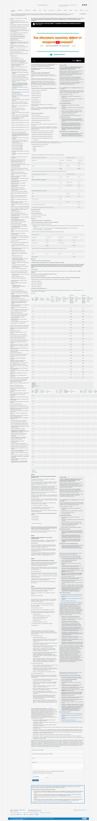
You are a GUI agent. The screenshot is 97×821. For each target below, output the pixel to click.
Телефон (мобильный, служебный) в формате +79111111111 (42, 753)
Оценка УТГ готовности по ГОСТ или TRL (18, 159)
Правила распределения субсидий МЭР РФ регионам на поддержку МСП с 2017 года (18, 438)
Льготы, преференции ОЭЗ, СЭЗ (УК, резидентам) (18, 32)
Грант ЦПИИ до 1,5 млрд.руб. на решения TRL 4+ (59, 13)
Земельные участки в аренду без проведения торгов (19, 354)
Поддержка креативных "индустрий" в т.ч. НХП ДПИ (19, 344)
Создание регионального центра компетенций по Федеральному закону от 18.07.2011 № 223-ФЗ (19, 461)
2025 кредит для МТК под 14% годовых (18, 172)
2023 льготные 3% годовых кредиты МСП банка (19, 168)
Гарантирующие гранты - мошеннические (18, 323)
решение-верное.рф (23, 818)
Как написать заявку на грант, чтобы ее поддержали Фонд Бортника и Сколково (20, 305)
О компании (13, 10)
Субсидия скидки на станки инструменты (17, 45)
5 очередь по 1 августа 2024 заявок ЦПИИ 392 (19, 191)
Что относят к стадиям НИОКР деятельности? (19, 239)
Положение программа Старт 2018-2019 (18, 264)
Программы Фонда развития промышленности (19, 443)
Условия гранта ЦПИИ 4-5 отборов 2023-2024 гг (20, 77)
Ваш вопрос (34, 762)
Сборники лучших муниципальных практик (17, 337)
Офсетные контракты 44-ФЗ (15, 330)
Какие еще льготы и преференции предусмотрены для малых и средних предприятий (19, 451)
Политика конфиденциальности (15, 812)
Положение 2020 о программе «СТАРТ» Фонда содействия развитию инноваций (20, 259)
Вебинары (34, 10)
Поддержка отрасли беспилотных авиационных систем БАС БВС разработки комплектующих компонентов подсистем (19, 43)
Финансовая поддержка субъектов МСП (18, 428)
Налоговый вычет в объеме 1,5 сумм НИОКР (18, 224)
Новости (75, 10)
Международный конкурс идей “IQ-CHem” (18, 298)
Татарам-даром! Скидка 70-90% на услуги (17, 20)
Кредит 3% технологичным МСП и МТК (17, 386)
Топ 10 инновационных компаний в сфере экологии (20, 321)
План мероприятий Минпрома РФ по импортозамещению (18, 118)
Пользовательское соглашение (45, 812)
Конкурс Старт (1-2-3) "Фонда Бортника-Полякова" (19, 242)
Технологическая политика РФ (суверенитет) (18, 49)
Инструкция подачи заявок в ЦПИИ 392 (18, 76)
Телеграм (27, 814)
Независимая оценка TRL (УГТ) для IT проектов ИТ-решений (72, 594)
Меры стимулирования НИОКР (16, 223)
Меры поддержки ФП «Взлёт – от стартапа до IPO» (19, 362)
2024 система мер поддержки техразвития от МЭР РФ (19, 50)
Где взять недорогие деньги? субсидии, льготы (18, 405)
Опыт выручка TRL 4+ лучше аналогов (18, 109)
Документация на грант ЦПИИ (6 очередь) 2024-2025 (20, 206)
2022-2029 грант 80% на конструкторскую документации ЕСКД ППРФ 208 (18, 161)
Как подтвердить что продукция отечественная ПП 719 (19, 24)
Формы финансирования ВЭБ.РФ (16, 352)
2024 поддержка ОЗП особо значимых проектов (18, 334)
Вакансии (65, 10)
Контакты (82, 10)
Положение (50, 772)
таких (64, 795)
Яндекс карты (38, 810)
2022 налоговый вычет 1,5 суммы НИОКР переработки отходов (18, 183)
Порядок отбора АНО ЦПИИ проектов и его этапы (20, 79)
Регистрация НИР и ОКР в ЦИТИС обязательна (19, 235)
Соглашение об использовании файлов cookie (30, 812)
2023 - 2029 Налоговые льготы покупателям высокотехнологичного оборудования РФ (17, 36)
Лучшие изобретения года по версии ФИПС (18, 221)
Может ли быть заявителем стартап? (18, 108)
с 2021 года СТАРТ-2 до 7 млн (17, 257)
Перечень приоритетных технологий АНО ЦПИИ (20, 114)
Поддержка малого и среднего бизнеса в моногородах (19, 406)
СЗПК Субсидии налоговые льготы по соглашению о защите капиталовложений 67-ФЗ (19, 416)
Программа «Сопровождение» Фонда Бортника (19, 291)
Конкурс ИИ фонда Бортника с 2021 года (18, 213)
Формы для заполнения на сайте (17, 276)
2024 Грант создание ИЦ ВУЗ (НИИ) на (17, 187)
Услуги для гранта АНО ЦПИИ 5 (17, 146)
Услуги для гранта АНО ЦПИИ (17, 149)
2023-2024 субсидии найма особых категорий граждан (19, 325)
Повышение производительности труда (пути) (18, 27)
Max (38, 814)
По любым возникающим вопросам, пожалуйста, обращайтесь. (61, 801)
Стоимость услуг (52, 10)
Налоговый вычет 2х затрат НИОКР (17, 59)
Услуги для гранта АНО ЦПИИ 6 (17, 148)
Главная (70, 10)
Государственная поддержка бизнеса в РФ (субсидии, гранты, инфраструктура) (29, 13)
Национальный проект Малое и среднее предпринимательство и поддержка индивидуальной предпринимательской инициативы (20, 431)
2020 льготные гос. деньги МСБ (16, 439)
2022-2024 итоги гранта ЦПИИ (17, 94)
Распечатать (83, 13)
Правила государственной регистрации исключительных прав (17, 317)
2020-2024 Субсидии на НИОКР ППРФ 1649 (18, 69)
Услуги (40, 10)
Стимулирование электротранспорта (16, 34)
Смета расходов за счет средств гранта (19, 251)
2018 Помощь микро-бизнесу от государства (18, 420)
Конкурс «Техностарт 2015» (16, 211)
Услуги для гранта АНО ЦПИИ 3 (17, 145)
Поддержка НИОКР (47, 13)
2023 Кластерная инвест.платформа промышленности (19, 340)
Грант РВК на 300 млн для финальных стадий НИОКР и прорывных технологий (19, 202)
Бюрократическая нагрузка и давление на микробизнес (19, 377)
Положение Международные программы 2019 (19, 315)
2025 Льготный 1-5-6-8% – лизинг (16, 40)
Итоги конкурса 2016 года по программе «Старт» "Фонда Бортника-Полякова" (20, 248)
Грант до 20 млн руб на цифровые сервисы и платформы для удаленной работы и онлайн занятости (18, 302)
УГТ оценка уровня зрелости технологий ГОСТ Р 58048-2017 (72, 602)
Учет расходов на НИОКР (15, 166)
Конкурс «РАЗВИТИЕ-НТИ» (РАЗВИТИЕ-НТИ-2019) (20, 309)
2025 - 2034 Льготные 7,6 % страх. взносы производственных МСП (17, 39)
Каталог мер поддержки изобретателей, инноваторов (20, 207)
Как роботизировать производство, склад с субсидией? (19, 26)
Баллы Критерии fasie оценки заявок (18, 244)
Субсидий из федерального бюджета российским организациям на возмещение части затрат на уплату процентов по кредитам (20, 296)
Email (33, 758)
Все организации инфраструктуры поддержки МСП (19, 379)
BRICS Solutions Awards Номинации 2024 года (19, 195)
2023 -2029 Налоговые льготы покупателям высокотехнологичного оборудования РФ (18, 61)
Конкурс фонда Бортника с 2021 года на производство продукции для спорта (18, 220)
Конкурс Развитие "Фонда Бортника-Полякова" (19, 272)
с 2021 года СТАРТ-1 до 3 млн (17, 255)
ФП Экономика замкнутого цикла (15, 52)
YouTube (33, 814)
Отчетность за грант (15, 111)
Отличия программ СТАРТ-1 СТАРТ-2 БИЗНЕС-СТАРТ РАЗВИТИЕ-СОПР (19, 227)
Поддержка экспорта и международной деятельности (19, 326)
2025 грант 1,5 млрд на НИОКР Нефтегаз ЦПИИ (20, 74)
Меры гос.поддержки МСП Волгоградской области (19, 424)
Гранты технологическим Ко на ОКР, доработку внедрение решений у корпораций (18, 381)
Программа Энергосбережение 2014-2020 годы (19, 446)
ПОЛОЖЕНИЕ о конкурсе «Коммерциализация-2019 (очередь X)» (18, 286)
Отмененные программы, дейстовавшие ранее (19, 433)
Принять (84, 818)
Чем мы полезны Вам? (15, 57)
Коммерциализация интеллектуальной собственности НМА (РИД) (17, 65)
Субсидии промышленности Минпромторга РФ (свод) (20, 444)
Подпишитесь (20, 10)
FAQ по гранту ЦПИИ (15, 98)
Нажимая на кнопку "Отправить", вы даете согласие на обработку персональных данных (48, 771)
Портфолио (59, 10)
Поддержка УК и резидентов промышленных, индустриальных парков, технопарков (18, 361)
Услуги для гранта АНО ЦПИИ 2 (17, 143)
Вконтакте (21, 814)
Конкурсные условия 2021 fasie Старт (18, 250)
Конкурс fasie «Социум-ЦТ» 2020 (16, 312)
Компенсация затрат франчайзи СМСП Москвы (19, 421)
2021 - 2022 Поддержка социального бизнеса (18, 364)
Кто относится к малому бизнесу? (16, 403)
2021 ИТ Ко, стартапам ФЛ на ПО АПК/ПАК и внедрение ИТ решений (19, 176)
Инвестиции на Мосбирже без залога (16, 385)
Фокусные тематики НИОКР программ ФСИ (19, 268)
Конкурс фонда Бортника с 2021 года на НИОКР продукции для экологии (19, 215)
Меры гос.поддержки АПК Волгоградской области (19, 423)
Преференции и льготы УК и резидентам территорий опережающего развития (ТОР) (19, 409)
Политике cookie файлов (19, 819)
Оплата (44, 10)
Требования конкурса (15, 287)
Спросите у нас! (28, 10)
